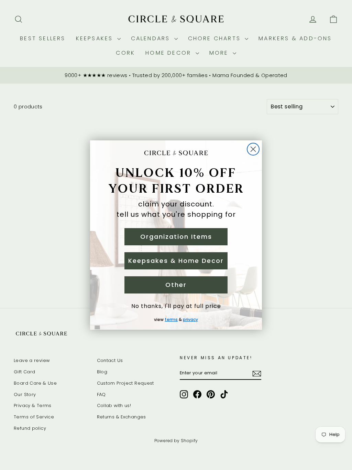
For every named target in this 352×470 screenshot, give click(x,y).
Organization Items (176, 236)
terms (171, 319)
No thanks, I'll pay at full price (176, 306)
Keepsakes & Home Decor (176, 260)
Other (176, 284)
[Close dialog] (253, 149)
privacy (190, 319)
